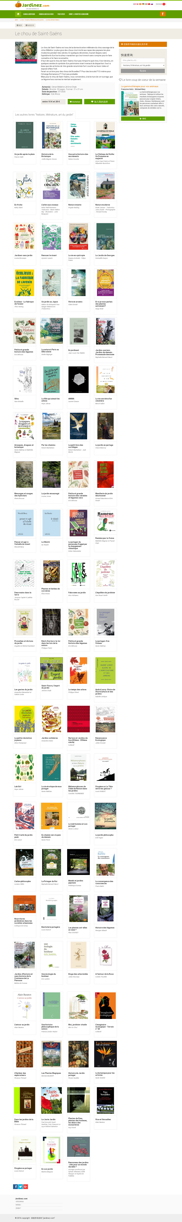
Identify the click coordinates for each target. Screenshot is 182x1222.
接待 (16, 20)
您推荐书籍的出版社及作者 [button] (135, 44)
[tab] (44, 115)
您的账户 (18, 1208)
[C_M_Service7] (163, 14)
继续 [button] (144, 119)
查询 (144, 71)
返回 (20, 25)
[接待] (18, 14)
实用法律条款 (20, 1201)
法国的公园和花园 (29, 14)
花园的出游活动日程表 (46, 14)
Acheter (76, 101)
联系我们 (18, 1205)
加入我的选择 (101, 101)
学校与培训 (61, 14)
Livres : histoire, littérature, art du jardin (32, 20)
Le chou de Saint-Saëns (52, 20)
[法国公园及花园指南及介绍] (32, 4)
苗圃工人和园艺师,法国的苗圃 (78, 14)
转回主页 (30, 25)
